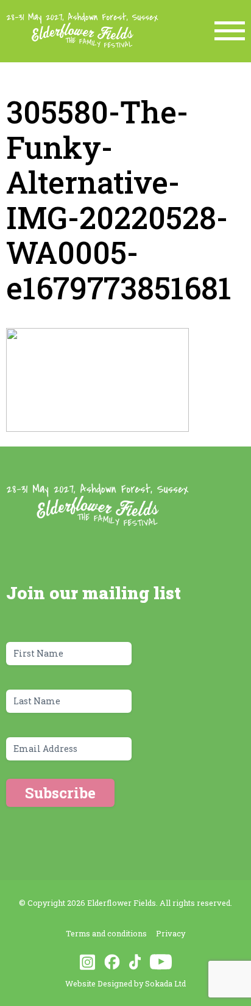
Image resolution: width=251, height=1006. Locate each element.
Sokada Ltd (165, 983)
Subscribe (60, 793)
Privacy (170, 933)
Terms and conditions (106, 933)
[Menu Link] (229, 30)
